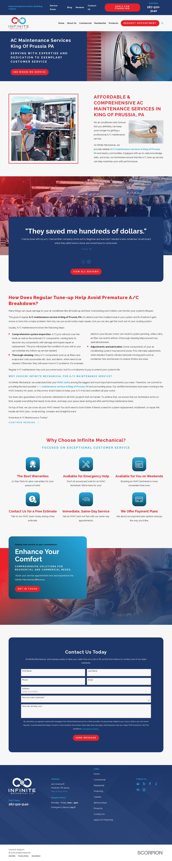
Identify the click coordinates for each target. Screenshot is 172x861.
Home (96, 774)
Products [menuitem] (113, 23)
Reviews (80, 7)
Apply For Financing (122, 7)
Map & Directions (59, 791)
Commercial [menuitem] (85, 23)
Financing (98, 791)
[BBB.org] (156, 783)
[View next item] (88, 261)
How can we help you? (32, 706)
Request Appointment (140, 23)
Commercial (99, 779)
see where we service (29, 72)
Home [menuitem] (61, 23)
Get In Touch (27, 589)
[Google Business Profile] (138, 783)
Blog (69, 7)
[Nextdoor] (138, 789)
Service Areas (100, 803)
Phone (25, 680)
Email (90, 680)
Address (25, 689)
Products (98, 808)
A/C (63, 386)
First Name (26, 671)
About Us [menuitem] (71, 23)
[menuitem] (12, 855)
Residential (99, 785)
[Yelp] (144, 783)
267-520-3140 (18, 804)
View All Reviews (86, 271)
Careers (97, 797)
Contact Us (99, 814)
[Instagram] (144, 789)
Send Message (86, 738)
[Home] (19, 23)
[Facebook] (150, 783)
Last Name (92, 671)
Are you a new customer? (33, 697)
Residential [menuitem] (100, 23)
